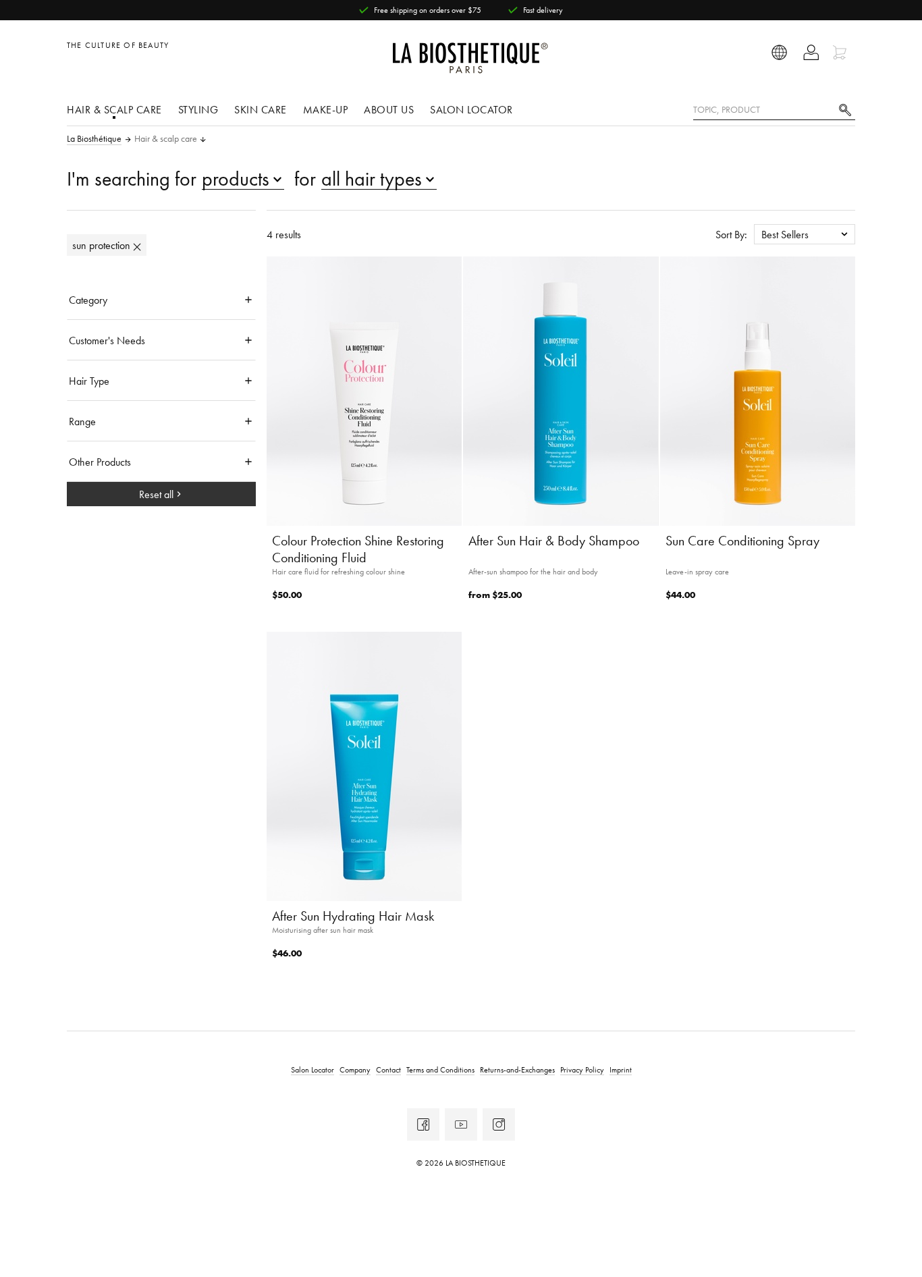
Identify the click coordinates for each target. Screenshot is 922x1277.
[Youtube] (461, 1124)
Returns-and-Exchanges (517, 1069)
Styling (198, 109)
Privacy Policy (582, 1069)
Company (355, 1069)
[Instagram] (499, 1124)
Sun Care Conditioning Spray (742, 541)
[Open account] (811, 52)
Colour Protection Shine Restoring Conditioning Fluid (358, 549)
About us (389, 109)
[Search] (845, 108)
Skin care (260, 109)
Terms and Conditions (440, 1069)
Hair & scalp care (114, 109)
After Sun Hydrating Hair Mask (353, 916)
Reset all (156, 494)
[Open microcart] (841, 52)
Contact (388, 1069)
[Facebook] (423, 1124)
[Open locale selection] (779, 52)
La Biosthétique (94, 139)
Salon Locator (471, 109)
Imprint (620, 1069)
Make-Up (325, 109)
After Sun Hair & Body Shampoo (553, 541)
